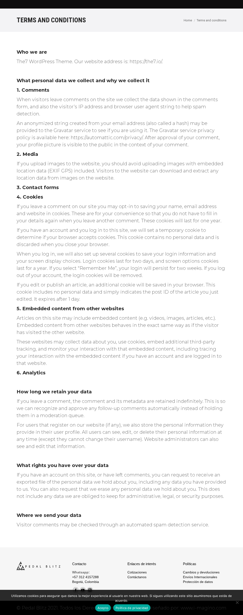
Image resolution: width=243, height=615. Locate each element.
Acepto (103, 608)
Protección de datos (198, 582)
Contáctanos (136, 577)
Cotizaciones (137, 572)
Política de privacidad (132, 608)
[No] (237, 602)
